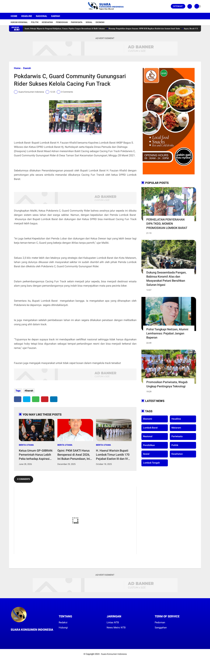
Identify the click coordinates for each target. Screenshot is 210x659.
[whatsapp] (35, 399)
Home (14, 16)
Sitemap (178, 6)
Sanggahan (161, 627)
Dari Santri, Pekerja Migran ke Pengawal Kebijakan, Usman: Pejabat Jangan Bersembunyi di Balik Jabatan (50, 28)
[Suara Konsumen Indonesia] (105, 11)
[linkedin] (53, 399)
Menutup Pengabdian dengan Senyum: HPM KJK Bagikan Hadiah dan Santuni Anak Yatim (131, 28)
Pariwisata (76, 22)
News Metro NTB (116, 627)
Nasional (41, 16)
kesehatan (177, 454)
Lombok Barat (150, 427)
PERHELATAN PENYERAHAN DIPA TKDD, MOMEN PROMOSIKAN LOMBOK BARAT (166, 223)
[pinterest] (44, 399)
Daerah (55, 16)
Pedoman (160, 622)
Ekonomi (100, 22)
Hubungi (63, 627)
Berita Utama (26, 445)
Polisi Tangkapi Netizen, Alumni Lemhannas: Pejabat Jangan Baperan (167, 333)
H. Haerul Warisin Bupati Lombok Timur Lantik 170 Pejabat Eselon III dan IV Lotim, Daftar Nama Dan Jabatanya (112, 455)
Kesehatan (47, 22)
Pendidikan (62, 22)
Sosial (89, 22)
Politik (35, 22)
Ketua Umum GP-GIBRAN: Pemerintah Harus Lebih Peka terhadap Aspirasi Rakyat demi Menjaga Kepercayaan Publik (36, 455)
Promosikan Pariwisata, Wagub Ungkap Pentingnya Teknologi (167, 384)
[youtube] (23, 6)
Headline (26, 16)
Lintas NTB (113, 622)
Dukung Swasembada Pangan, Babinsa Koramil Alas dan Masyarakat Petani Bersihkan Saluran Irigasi (166, 279)
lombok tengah (151, 462)
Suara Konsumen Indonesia (114, 654)
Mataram (176, 427)
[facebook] (10, 6)
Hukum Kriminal (19, 22)
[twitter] (14, 6)
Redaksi (63, 622)
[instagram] (19, 6)
